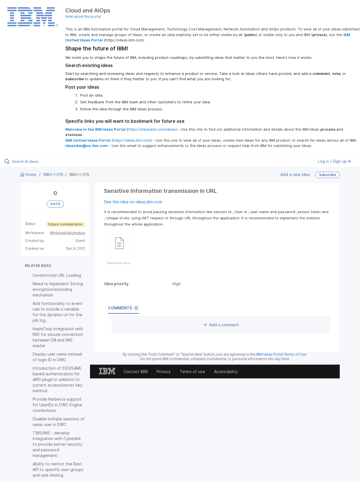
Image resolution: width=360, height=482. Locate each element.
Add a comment (224, 324)
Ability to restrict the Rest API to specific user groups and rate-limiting (58, 469)
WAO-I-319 (53, 174)
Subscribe (327, 175)
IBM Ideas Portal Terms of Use (281, 354)
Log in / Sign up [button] (333, 161)
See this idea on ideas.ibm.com (133, 201)
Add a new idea (295, 174)
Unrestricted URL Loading (57, 275)
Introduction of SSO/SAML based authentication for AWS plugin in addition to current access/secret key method (57, 379)
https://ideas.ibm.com (131, 140)
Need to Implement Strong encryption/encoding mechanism (58, 289)
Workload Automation (67, 233)
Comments (122, 307)
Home (30, 174)
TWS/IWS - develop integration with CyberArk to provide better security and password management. (57, 444)
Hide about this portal (83, 16)
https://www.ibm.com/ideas (152, 129)
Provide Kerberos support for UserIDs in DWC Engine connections (57, 405)
